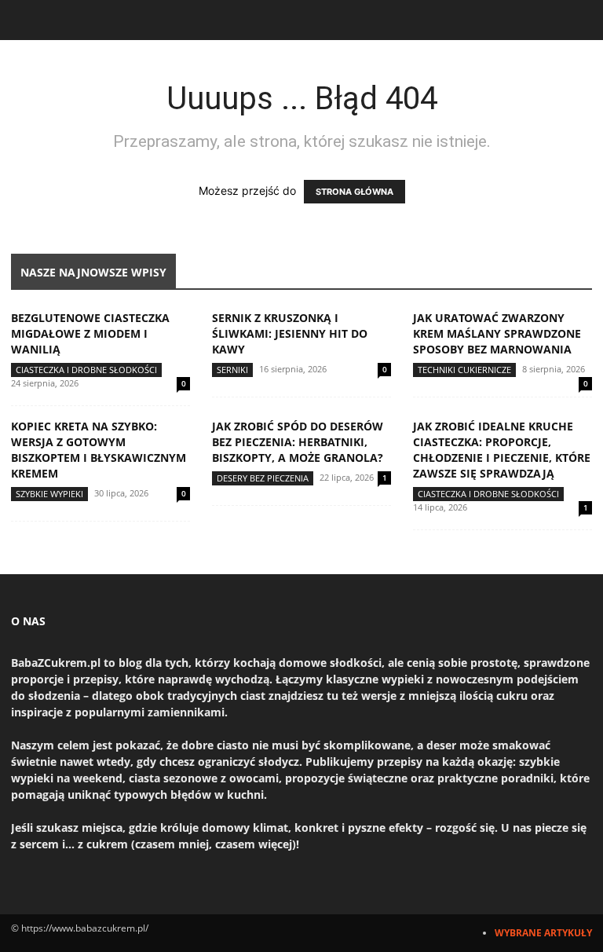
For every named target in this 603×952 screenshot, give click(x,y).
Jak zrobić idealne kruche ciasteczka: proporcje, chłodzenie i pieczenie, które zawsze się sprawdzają (501, 450)
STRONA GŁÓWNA (354, 191)
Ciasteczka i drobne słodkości (86, 369)
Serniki (232, 369)
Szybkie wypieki (49, 494)
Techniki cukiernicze (464, 369)
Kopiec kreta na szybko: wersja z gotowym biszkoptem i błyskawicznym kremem (98, 450)
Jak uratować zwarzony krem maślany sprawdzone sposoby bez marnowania (497, 333)
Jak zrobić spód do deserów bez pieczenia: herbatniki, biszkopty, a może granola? (297, 442)
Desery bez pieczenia (263, 478)
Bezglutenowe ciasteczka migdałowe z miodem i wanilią (90, 333)
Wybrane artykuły (543, 932)
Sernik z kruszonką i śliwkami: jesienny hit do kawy (289, 333)
